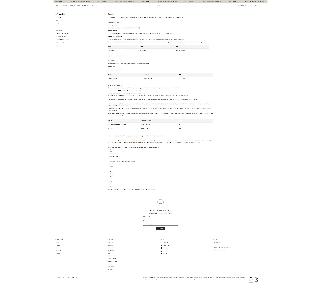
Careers (110, 269)
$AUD (246, 5)
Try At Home (111, 250)
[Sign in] (256, 6)
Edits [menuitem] (78, 5)
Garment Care (59, 30)
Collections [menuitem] (72, 5)
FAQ (57, 20)
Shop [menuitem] (57, 5)
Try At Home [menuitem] (241, 5)
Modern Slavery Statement (62, 42)
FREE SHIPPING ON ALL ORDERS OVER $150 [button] (78, 1)
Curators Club (111, 247)
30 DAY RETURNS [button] (56, 1)
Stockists (58, 253)
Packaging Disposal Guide (62, 33)
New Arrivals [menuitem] (64, 5)
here (182, 17)
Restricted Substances (61, 46)
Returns (57, 27)
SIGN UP (160, 228)
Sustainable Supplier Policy (62, 39)
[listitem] (79, 30)
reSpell (109, 263)
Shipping (58, 23)
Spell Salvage (111, 266)
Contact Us (58, 17)
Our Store (110, 245)
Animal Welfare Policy (61, 36)
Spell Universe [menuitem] (85, 5)
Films (109, 255)
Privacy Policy (71, 277)
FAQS (57, 247)
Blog (109, 253)
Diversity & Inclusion (113, 261)
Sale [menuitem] (93, 5)
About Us (110, 242)
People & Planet (112, 258)
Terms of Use (79, 277)
